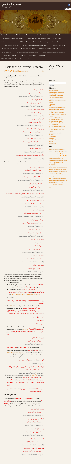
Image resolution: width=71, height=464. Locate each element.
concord (59, 154)
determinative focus (53, 158)
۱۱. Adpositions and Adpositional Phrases (34, 45)
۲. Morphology (40, 35)
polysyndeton (58, 174)
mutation (64, 167)
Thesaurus (42, 56)
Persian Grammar (6, 35)
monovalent (56, 167)
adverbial (51, 149)
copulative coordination (53, 156)
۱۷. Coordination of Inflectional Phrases (26, 52)
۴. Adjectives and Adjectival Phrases (12, 39)
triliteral (62, 183)
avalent (65, 152)
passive (64, 169)
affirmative (56, 149)
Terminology (32, 56)
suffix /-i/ (11, 306)
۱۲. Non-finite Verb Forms (57, 45)
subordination (61, 181)
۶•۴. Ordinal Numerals (16, 71)
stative (56, 181)
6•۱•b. (25, 329)
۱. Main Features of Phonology (24, 35)
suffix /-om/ (21, 285)
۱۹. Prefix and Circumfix (8, 56)
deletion (63, 156)
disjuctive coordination (53, 161)
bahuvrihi (51, 154)
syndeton (52, 183)
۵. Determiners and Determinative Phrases (38, 39)
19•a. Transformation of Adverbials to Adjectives (25, 294)
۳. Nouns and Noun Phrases (55, 35)
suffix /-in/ (34, 375)
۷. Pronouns (5, 42)
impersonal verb (59, 165)
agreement (62, 149)
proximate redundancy (61, 178)
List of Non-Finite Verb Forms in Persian (13, 59)
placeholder (52, 171)
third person (57, 183)
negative (51, 169)
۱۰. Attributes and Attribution (10, 45)
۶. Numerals (57, 39)
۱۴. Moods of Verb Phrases (28, 49)
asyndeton (60, 151)
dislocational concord (62, 161)
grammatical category (56, 164)
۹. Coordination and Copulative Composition (46, 42)
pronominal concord (58, 176)
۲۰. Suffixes (22, 56)
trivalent (50, 185)
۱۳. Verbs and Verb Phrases (9, 49)
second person (52, 181)
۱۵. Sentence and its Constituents (48, 49)
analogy (50, 152)
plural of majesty (59, 171)
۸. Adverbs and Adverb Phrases (21, 42)
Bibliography (31, 59)
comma (54, 154)
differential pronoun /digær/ (16, 352)
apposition (55, 152)
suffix (65, 180)
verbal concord (58, 185)
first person (51, 163)
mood (60, 167)
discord (60, 158)
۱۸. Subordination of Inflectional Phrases (53, 52)
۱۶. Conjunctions (6, 52)
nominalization (58, 169)
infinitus (51, 167)
